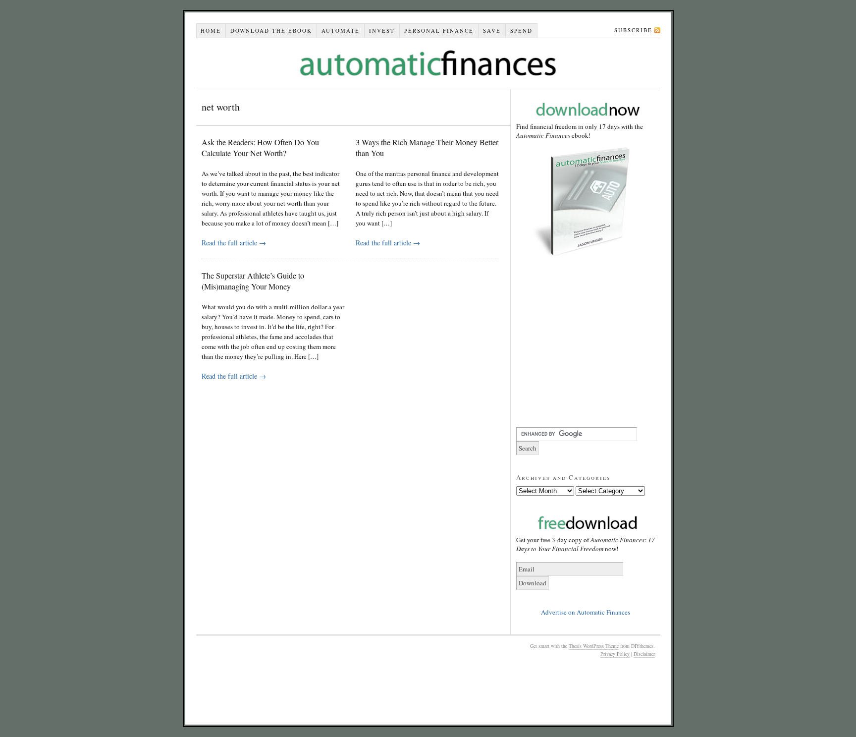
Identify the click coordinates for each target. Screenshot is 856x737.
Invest (382, 30)
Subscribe (633, 30)
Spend (521, 30)
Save (492, 30)
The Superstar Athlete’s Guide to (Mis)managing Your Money (253, 280)
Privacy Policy (615, 653)
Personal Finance (439, 30)
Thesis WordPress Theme (594, 645)
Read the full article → (234, 242)
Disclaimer (644, 653)
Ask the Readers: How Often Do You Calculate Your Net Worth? (260, 147)
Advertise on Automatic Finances (585, 612)
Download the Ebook (271, 30)
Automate (340, 30)
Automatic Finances (428, 63)
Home (211, 30)
